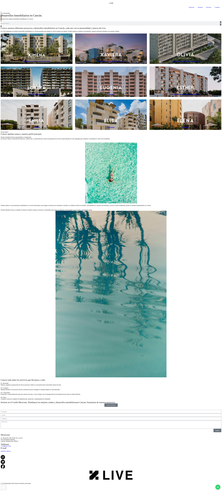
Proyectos (191, 7)
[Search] (220, 23)
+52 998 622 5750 (6, 446)
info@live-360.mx (6, 451)
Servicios (208, 7)
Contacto (217, 7)
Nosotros (200, 7)
